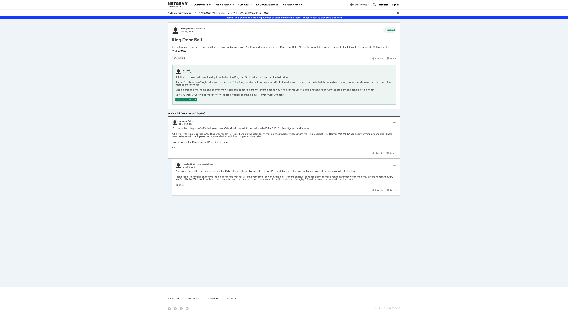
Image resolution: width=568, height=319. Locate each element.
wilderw (183, 121)
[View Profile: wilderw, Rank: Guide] (175, 122)
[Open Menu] (398, 13)
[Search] (374, 4)
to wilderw (207, 164)
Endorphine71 (187, 28)
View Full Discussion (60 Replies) (188, 113)
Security (230, 298)
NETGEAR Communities (179, 12)
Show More (181, 51)
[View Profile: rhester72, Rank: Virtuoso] (178, 165)
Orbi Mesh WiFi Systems (213, 12)
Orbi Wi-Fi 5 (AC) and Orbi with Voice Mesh (248, 12)
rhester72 (187, 164)
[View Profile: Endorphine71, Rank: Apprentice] (175, 30)
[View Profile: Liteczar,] (178, 71)
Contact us (194, 298)
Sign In (395, 4)
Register (383, 4)
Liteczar (187, 70)
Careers (213, 298)
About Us (173, 298)
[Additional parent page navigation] (196, 13)
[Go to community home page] (178, 4)
